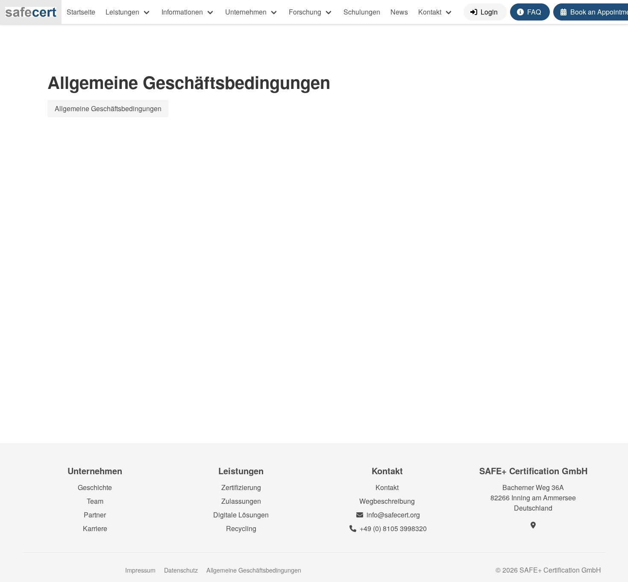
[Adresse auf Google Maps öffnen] (533, 525)
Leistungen (122, 12)
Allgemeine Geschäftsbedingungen (108, 108)
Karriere (95, 528)
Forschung (305, 12)
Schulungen (361, 12)
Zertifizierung (241, 487)
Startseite (81, 12)
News (399, 12)
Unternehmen (246, 12)
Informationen (182, 12)
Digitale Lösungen (241, 515)
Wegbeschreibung (387, 501)
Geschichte (95, 487)
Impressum (141, 569)
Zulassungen (241, 501)
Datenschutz (182, 569)
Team (95, 501)
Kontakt (429, 12)
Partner (95, 515)
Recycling (241, 528)
